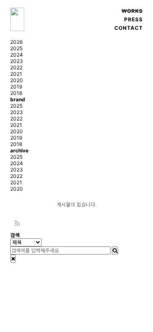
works (132, 11)
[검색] (115, 250)
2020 (16, 80)
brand (17, 99)
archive (19, 150)
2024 (16, 55)
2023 (16, 61)
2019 (16, 86)
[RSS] (17, 223)
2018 (16, 93)
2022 (16, 67)
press (133, 19)
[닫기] (13, 259)
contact (128, 28)
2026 (16, 42)
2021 (16, 74)
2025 (16, 48)
